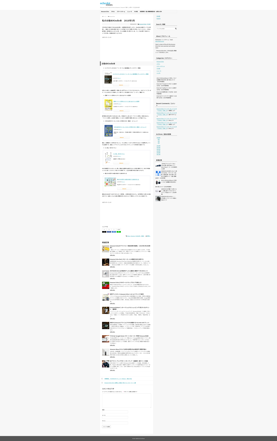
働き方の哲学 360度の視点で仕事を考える (128, 179)
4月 (159, 143)
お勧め (142, 236)
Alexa (128, 236)
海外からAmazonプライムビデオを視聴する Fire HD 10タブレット (129, 322)
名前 (103, 410)
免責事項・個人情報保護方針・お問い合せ (151, 11)
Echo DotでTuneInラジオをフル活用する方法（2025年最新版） (167, 84)
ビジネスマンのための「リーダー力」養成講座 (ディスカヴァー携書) (131, 74)
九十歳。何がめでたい (119, 154)
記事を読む (112, 255)
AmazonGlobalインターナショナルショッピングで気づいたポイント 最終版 (129, 308)
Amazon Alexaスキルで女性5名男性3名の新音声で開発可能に (128, 349)
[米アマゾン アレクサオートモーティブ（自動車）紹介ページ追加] (105, 363)
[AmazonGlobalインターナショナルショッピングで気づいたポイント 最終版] (105, 310)
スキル (113, 11)
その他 (136, 11)
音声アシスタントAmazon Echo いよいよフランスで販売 (127, 294)
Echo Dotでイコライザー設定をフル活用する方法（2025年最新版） (167, 97)
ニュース (129, 11)
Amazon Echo (105, 11)
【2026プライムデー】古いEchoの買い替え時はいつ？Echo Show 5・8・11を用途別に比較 (169, 166)
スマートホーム (121, 11)
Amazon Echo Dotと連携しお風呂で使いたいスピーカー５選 (120, 383)
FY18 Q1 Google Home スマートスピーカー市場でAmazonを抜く (129, 336)
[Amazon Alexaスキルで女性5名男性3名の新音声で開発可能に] (105, 352)
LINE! (118, 229)
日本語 (158, 16)
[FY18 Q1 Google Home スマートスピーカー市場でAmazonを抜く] (105, 338)
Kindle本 (138, 236)
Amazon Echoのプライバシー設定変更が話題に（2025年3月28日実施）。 (130, 246)
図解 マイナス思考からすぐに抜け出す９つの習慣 (126, 101)
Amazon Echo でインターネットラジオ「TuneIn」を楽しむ (167, 109)
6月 (159, 139)
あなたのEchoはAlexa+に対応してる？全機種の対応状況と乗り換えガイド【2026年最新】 (167, 79)
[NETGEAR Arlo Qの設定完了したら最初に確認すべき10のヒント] (105, 273)
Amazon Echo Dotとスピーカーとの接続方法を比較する (126, 259)
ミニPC (158, 73)
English (158, 18)
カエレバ (119, 78)
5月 (159, 141)
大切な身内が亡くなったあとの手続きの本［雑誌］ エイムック (130, 127)
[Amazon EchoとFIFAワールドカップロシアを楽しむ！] (105, 285)
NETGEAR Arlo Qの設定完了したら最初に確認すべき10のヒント (129, 271)
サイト (104, 421)
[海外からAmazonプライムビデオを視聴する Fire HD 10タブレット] (105, 325)
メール (104, 415)
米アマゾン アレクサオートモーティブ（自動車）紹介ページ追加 (129, 361)
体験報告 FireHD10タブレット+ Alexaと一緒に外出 (118, 379)
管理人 (148, 236)
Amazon (121, 85)
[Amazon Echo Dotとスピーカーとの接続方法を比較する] (105, 262)
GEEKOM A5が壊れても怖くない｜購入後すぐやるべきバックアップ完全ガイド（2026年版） (169, 191)
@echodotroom (159, 41)
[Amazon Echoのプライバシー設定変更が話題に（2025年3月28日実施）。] (105, 248)
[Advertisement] (126, 48)
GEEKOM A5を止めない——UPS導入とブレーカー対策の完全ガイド (168, 198)
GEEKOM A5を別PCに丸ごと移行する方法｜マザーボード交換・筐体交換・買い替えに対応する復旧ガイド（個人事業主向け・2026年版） (166, 174)
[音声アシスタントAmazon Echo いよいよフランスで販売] (105, 297)
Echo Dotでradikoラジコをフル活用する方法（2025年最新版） (167, 88)
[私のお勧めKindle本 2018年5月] (114, 232)
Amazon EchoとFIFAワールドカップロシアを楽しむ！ (126, 282)
